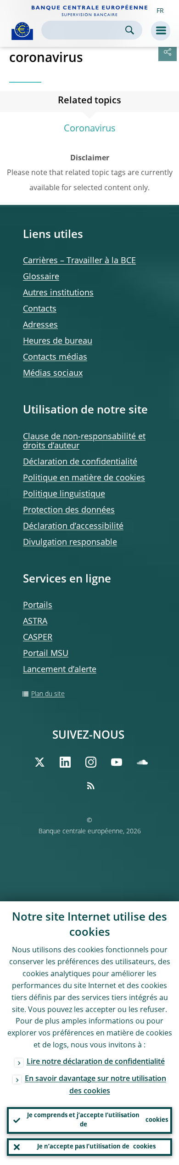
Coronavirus (90, 129)
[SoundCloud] (142, 762)
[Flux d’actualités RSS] (91, 786)
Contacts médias (55, 357)
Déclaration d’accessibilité (73, 526)
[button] (160, 10)
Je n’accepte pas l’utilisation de (96, 1147)
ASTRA (35, 621)
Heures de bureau (57, 341)
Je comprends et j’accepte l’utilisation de (97, 1120)
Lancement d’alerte (59, 670)
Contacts (39, 309)
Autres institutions (58, 293)
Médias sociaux (53, 373)
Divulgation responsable (70, 542)
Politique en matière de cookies (84, 478)
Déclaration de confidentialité (80, 462)
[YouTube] (117, 762)
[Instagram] (91, 762)
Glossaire (41, 277)
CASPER (37, 637)
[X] (39, 762)
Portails (37, 605)
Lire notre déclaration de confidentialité (96, 1062)
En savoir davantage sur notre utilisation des (95, 1085)
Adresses (40, 325)
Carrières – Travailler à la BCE (79, 261)
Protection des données (69, 510)
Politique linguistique (64, 494)
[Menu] (160, 30)
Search (129, 30)
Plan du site (48, 694)
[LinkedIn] (65, 762)
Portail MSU (45, 654)
